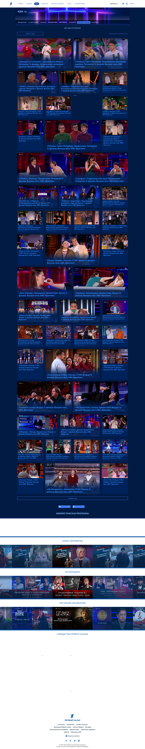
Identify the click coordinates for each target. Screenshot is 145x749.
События (66, 732)
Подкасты (44, 3)
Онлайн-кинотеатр (82, 724)
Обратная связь (74, 729)
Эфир (21, 3)
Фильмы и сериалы (57, 3)
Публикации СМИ (76, 732)
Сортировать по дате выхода (117, 33)
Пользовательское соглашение (59, 729)
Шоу (36, 3)
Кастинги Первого (78, 727)
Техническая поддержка (88, 729)
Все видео (88, 727)
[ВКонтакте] (64, 506)
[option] (32, 556)
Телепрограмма (80, 3)
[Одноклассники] (78, 506)
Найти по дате (30, 33)
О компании (61, 724)
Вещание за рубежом (73, 736)
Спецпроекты (71, 724)
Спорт (69, 3)
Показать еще (72, 498)
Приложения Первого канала (62, 727)
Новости (29, 3)
